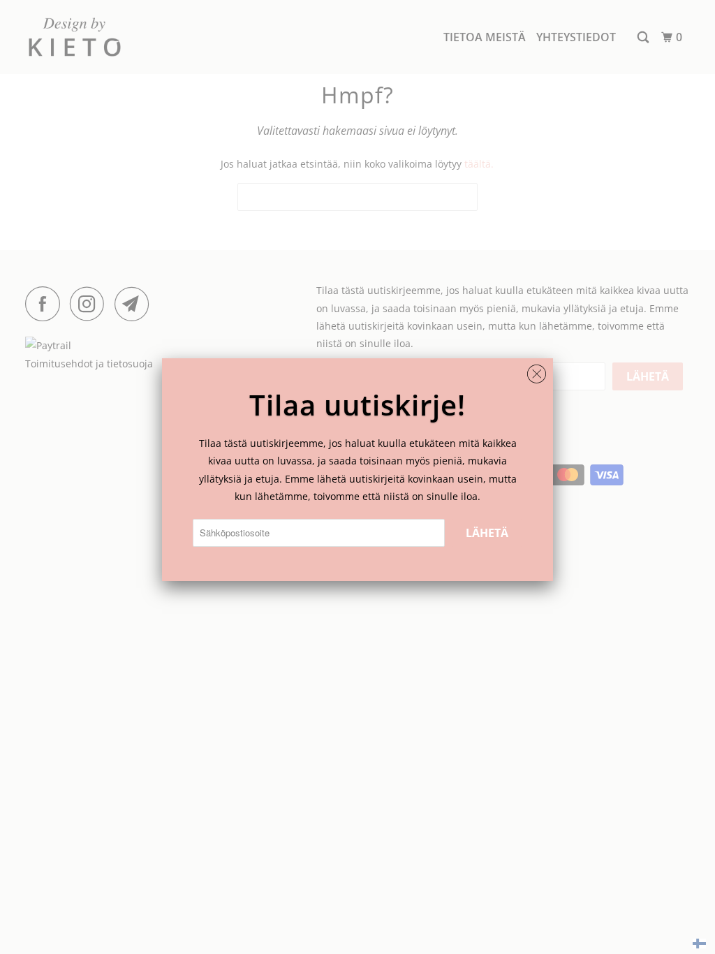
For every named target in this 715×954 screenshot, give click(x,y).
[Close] (536, 370)
